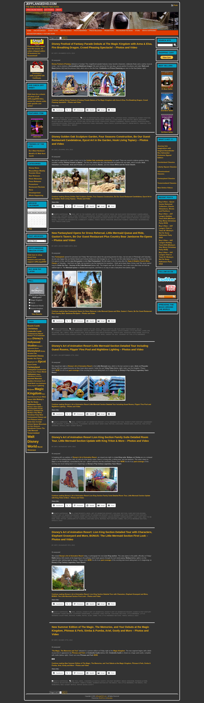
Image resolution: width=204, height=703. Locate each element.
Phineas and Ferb (78, 653)
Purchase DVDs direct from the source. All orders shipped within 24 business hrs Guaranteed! (36, 50)
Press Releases (95, 30)
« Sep (29, 229)
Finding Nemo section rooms (85, 517)
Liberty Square (31, 385)
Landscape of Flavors (76, 518)
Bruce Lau (56, 216)
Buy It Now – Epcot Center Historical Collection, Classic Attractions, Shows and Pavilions (166, 206)
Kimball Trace (94, 219)
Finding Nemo (31, 372)
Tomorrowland (33, 433)
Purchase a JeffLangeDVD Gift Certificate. (37, 75)
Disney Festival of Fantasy (61, 64)
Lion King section (118, 613)
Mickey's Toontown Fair (35, 410)
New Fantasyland (77, 332)
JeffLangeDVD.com (41, 4)
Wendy (74, 125)
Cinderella (132, 118)
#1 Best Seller (167, 89)
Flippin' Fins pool (71, 424)
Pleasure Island (36, 419)
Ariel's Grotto (107, 329)
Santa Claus (31, 422)
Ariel (113, 118)
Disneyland (33, 351)
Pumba (78, 615)
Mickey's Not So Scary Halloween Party (35, 402)
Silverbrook (143, 219)
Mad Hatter (128, 119)
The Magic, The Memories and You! (65, 651)
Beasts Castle (33, 326)
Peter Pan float (93, 121)
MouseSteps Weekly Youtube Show (41, 34)
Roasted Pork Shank (132, 332)
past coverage (74, 370)
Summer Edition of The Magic (105, 682)
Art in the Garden (83, 214)
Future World (41, 372)
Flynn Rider (117, 119)
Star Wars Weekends (33, 426)
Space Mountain (40, 424)
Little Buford (135, 330)
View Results (37, 314)
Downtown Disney (35, 356)
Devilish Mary (89, 330)
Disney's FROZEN (74, 119)
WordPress (102, 698)
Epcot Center (32, 364)
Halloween (31, 374)
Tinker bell (66, 125)
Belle (139, 329)
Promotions (109, 30)
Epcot (33, 303)
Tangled (143, 123)
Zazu (60, 520)
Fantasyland (33, 367)
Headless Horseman (34, 381)
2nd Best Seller (167, 110)
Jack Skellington (41, 383)
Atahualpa (109, 698)
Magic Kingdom (36, 300)
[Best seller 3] (167, 130)
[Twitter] (167, 281)
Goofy (103, 681)
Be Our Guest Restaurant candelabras (131, 214)
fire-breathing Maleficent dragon (97, 119)
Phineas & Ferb (141, 681)
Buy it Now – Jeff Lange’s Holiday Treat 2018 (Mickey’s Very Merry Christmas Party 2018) (167, 245)
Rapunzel (99, 123)
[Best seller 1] (167, 87)
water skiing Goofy (85, 684)
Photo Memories (80, 30)
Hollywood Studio (37, 306)
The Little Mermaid (126, 682)
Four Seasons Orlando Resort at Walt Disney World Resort (113, 218)
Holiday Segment (114, 681)
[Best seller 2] (167, 109)
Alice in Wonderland (91, 118)
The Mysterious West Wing (94, 334)
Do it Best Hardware (37, 151)
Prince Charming (117, 121)
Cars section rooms (136, 513)
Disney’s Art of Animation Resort (80, 366)
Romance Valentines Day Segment (65, 682)
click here (37, 137)
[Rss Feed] (167, 298)
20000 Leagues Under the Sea (83, 329)
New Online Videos (165, 188)
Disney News (53, 30)
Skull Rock (109, 123)
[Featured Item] (37, 135)
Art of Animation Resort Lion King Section (109, 513)
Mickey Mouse (57, 121)
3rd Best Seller (167, 132)
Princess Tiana (88, 123)
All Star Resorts (78, 513)
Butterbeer (57, 330)
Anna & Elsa (105, 118)
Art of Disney (98, 214)
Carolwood (90, 216)
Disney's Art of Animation (93, 612)
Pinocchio (104, 121)
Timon (124, 615)
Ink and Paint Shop (96, 424)
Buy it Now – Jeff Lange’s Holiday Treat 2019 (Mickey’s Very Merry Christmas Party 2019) (167, 218)
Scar (90, 615)
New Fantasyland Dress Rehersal (99, 332)
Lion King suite (93, 518)
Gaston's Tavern (110, 330)
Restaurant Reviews (124, 30)
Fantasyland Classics (166, 178)
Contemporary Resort (35, 334)
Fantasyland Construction (36, 369)
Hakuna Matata (113, 517)
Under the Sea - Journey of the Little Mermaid (125, 334)
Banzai (79, 612)
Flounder (83, 218)
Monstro (68, 121)
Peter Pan (81, 121)
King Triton (109, 424)
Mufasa (103, 518)
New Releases (66, 30)
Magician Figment (121, 219)
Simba (120, 518)
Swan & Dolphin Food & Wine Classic (67, 334)
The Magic (139, 682)
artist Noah (109, 214)
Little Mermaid (133, 613)
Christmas (32, 328)
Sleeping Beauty (121, 123)
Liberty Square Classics (167, 167)
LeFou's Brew (123, 330)
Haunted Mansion (34, 378)
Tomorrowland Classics (166, 183)
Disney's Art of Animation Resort (65, 515)
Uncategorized (40, 30)
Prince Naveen (131, 121)
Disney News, (59, 118)
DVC (36, 362)
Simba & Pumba (86, 682)
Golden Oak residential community (99, 160)
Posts (176, 5)
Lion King (119, 424)
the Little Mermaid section (135, 518)
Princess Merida (74, 123)
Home (29, 30)
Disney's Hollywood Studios (35, 342)
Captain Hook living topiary (72, 216)
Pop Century (112, 518)
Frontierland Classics (166, 162)
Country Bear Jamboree (72, 330)
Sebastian (133, 219)
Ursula (62, 425)
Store (137, 30)
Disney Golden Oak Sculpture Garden (133, 216)
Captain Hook (121, 118)
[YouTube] (167, 292)
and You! (74, 681)
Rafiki (84, 615)
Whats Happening (149, 30)
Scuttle (145, 332)
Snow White (134, 123)
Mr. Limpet (64, 332)
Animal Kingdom (37, 308)
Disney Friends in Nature (106, 216)
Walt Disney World (33, 441)
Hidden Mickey (126, 517)
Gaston (99, 330)
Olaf (74, 121)
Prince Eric (118, 332)
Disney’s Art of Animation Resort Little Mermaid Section (100, 422)
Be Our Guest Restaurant (125, 329)
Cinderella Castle (34, 331)
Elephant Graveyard (81, 613)
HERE (57, 370)
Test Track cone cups (61, 221)
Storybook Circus (34, 428)
